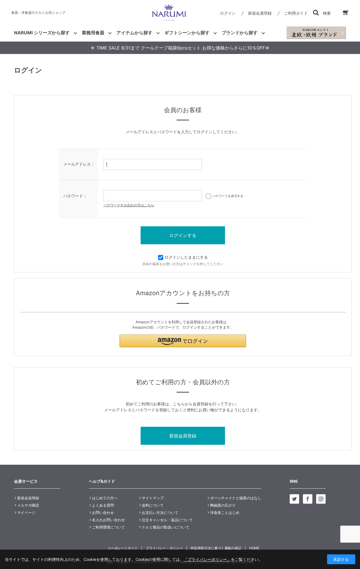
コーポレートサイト (122, 548)
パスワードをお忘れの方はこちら (129, 205)
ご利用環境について (108, 527)
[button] (183, 341)
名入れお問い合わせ (108, 520)
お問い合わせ (103, 512)
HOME (254, 548)
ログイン (228, 13)
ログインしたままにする (186, 257)
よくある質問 (103, 505)
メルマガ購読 (28, 505)
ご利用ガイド (296, 13)
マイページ (26, 512)
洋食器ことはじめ (224, 512)
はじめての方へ (105, 498)
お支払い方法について (160, 512)
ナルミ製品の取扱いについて (165, 527)
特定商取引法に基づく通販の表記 (216, 548)
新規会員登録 (260, 13)
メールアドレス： (79, 164)
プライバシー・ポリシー (164, 548)
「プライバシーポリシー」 (207, 559)
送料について (153, 505)
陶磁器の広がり (223, 505)
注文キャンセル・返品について (167, 520)
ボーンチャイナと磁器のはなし (235, 498)
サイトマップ (153, 498)
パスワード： (75, 195)
